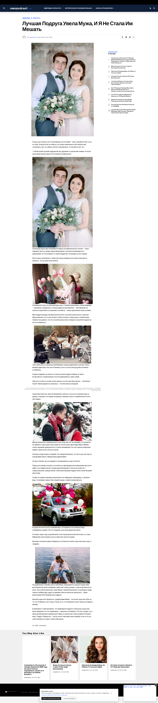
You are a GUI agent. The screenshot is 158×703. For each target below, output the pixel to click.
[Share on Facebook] (122, 37)
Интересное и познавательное (78, 8)
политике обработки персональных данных (54, 695)
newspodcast (33, 37)
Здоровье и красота (52, 8)
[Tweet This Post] (126, 37)
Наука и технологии (104, 8)
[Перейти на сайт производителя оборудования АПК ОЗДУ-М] (140, 693)
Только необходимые (69, 698)
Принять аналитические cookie (51, 698)
